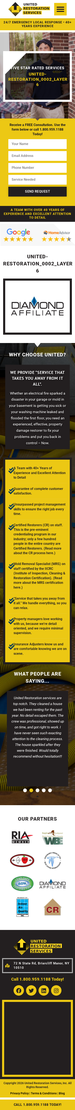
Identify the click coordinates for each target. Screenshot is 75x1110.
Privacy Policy (19, 1093)
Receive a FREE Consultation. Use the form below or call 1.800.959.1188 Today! (38, 129)
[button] (60, 9)
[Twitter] (31, 990)
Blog (62, 1093)
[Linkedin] (44, 990)
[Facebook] (19, 990)
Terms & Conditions (44, 1093)
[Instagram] (56, 990)
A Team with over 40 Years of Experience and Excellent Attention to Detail (37, 214)
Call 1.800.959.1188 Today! (37, 979)
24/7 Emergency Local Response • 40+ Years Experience (37, 24)
